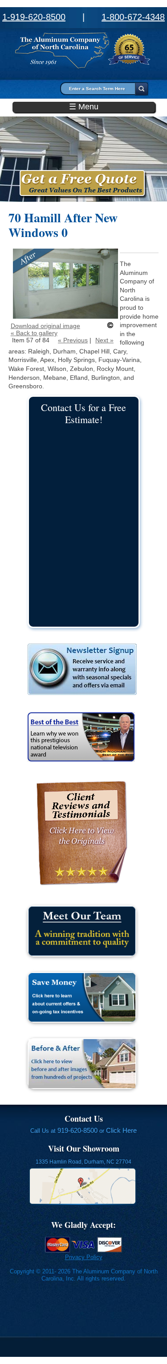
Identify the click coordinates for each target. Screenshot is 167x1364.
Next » (104, 340)
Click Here (121, 1130)
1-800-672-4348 (133, 17)
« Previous (73, 340)
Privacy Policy (83, 1257)
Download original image (45, 325)
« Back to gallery (34, 333)
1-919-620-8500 (33, 17)
